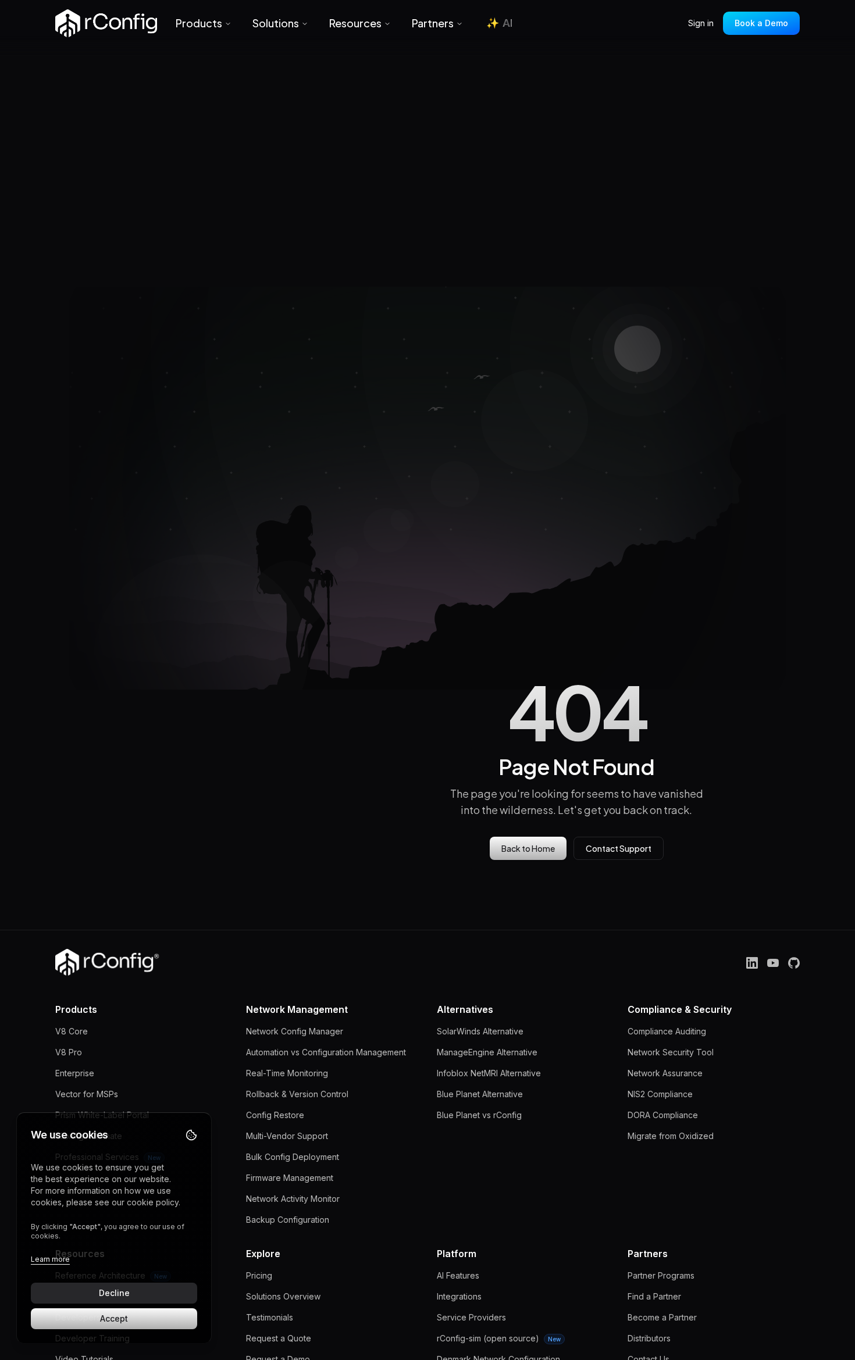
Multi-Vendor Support (287, 1136)
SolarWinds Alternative (480, 1031)
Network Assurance (665, 1073)
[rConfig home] (106, 23)
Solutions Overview (283, 1296)
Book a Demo (761, 23)
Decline (114, 1293)
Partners (433, 23)
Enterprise (74, 1073)
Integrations (459, 1296)
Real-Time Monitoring (287, 1073)
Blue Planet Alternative (480, 1094)
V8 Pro (68, 1052)
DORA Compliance (663, 1115)
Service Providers (471, 1317)
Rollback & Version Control (297, 1094)
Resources (355, 23)
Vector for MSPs (86, 1094)
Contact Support (618, 848)
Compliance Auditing (667, 1031)
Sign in (701, 23)
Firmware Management (289, 1178)
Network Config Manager (294, 1031)
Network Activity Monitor (293, 1199)
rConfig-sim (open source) (499, 1338)
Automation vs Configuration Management (326, 1052)
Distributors (649, 1338)
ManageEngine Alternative (487, 1052)
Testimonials (269, 1317)
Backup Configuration (287, 1220)
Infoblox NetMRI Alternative (489, 1073)
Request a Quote (278, 1338)
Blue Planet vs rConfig (479, 1115)
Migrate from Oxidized (671, 1136)
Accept (114, 1318)
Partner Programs (661, 1275)
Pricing (259, 1275)
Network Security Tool (671, 1052)
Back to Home (528, 848)
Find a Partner (654, 1296)
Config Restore (275, 1115)
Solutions (275, 23)
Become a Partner (662, 1317)
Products (199, 23)
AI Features (458, 1275)
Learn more (50, 1259)
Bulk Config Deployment (292, 1157)
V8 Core (71, 1031)
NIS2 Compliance (660, 1094)
